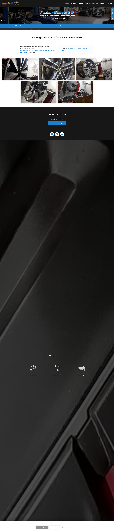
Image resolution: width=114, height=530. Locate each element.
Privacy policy (75, 527)
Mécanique (95, 3)
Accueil (67, 3)
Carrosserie (74, 3)
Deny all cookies (55, 527)
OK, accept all (42, 527)
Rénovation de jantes (84, 3)
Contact (110, 3)
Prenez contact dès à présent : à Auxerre (37, 51)
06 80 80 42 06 (17, 26)
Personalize (66, 527)
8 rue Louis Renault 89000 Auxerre (57, 26)
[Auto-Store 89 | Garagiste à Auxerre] (11, 3)
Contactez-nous (96, 26)
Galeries (102, 3)
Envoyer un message (57, 123)
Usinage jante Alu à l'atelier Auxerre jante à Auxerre (75, 49)
